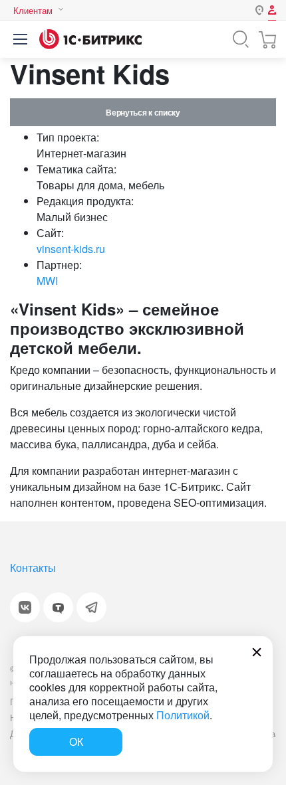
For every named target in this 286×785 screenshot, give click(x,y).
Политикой (183, 715)
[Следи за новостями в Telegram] (91, 607)
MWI (47, 280)
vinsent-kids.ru (71, 248)
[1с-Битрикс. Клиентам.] (90, 39)
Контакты (33, 567)
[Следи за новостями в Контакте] (25, 607)
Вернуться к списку (143, 112)
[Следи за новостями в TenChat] (58, 607)
